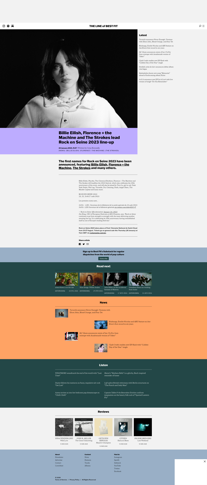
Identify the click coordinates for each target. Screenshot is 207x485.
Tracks (87, 463)
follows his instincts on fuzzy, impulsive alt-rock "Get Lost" (77, 384)
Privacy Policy (74, 480)
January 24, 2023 (110, 212)
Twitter (117, 469)
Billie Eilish (99, 164)
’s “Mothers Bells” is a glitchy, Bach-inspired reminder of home (125, 374)
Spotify (116, 460)
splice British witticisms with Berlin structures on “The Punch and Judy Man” (126, 384)
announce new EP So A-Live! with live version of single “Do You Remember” (156, 80)
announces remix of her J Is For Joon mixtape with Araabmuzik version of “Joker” (155, 54)
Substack (117, 463)
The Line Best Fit (103, 26)
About (57, 454)
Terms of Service (61, 480)
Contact (58, 463)
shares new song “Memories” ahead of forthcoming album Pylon (154, 74)
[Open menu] (203, 26)
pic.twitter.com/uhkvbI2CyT (125, 207)
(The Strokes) (112, 150)
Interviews (60, 291)
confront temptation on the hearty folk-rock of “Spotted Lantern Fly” (126, 395)
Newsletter (59, 457)
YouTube (117, 466)
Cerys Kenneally (93, 148)
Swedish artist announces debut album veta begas (156, 68)
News (62, 150)
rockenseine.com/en (98, 233)
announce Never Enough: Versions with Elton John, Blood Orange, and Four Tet (156, 41)
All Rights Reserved (89, 480)
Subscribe (103, 258)
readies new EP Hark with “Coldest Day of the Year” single (153, 62)
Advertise (58, 460)
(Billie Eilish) (72, 150)
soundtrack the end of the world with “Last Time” (78, 374)
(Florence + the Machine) (92, 150)
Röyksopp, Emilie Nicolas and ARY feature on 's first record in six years (156, 47)
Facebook (117, 471)
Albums (87, 466)
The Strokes (81, 168)
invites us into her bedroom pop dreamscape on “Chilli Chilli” (77, 394)
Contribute (59, 466)
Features (88, 460)
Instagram (118, 457)
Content (88, 454)
